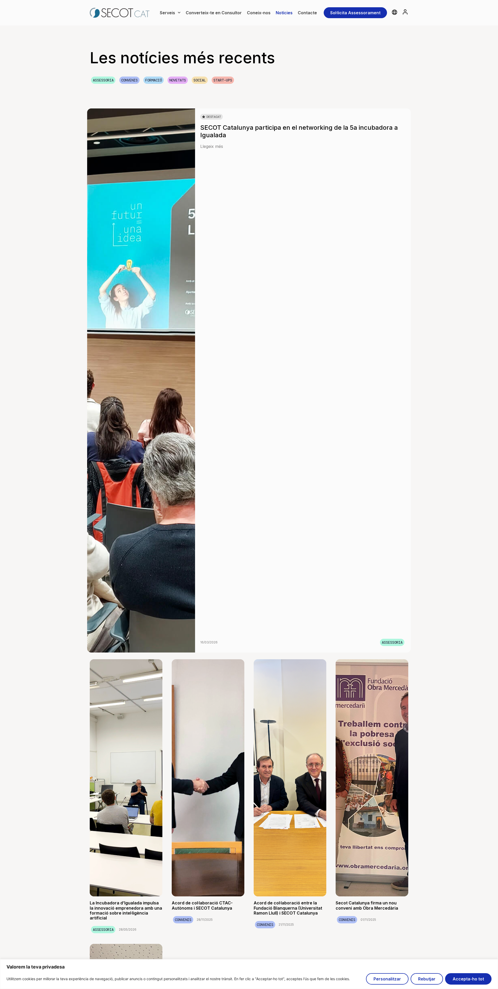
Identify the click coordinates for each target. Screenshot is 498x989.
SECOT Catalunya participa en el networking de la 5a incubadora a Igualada (299, 131)
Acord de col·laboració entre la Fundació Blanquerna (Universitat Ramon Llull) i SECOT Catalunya (288, 907)
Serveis (167, 12)
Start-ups (222, 80)
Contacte (307, 12)
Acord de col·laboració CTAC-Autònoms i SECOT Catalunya (202, 905)
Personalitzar (387, 978)
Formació (153, 80)
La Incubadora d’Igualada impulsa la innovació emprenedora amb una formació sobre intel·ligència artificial (126, 910)
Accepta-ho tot (468, 978)
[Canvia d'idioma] (394, 12)
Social (199, 80)
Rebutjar (426, 978)
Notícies (284, 12)
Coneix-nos (259, 12)
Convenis (129, 80)
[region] (249, 974)
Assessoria (103, 80)
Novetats (177, 80)
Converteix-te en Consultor (214, 12)
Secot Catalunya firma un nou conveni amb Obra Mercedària (367, 905)
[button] (211, 117)
